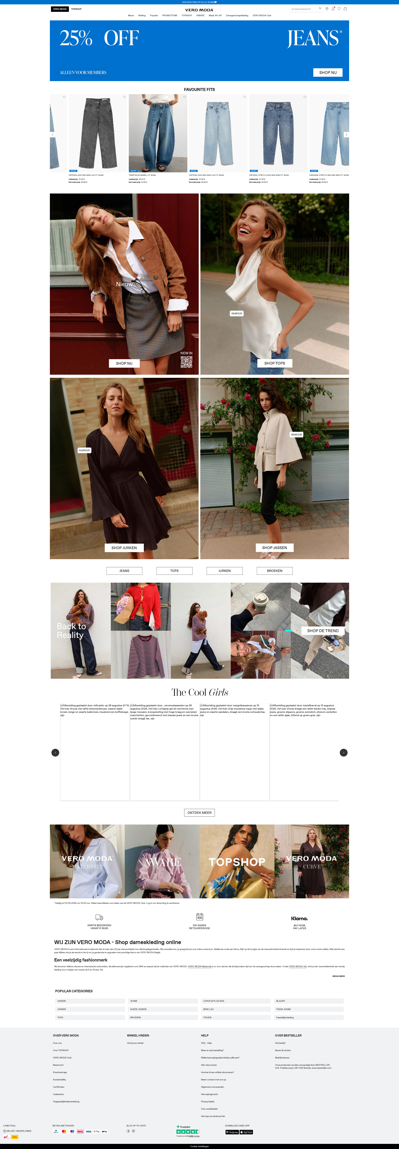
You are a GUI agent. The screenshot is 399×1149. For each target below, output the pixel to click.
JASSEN (61, 1001)
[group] (79, 140)
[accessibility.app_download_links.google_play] (232, 1134)
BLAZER (280, 1001)
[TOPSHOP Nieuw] (237, 860)
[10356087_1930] (124, 423)
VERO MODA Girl (298, 966)
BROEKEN (135, 1017)
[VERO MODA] (199, 10)
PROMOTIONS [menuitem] (169, 15)
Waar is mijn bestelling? (212, 1050)
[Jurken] (124, 513)
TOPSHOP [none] (76, 9)
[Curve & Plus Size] (311, 860)
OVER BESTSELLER (288, 1035)
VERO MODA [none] (60, 9)
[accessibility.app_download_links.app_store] (246, 1134)
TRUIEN (207, 1017)
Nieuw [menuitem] (131, 15)
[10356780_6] (274, 238)
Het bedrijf (280, 1043)
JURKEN (61, 1009)
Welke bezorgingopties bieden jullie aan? (220, 1057)
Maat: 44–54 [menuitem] (215, 15)
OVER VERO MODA (66, 1035)
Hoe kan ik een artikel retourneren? (217, 1072)
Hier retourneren (209, 1065)
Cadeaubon (58, 1094)
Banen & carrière (283, 1050)
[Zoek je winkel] (327, 9)
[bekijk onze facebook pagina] (128, 1131)
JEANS (133, 1001)
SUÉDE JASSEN (138, 1009)
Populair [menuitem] (154, 15)
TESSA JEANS (283, 1009)
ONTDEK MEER (199, 813)
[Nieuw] (124, 284)
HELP (205, 1035)
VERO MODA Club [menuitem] (262, 15)
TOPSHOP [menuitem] (187, 15)
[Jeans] (199, 50)
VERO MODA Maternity (200, 966)
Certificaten (58, 1087)
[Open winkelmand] (345, 9)
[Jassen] (274, 513)
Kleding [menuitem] (142, 15)
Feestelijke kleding (285, 1017)
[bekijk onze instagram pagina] (133, 1131)
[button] (79, 133)
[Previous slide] (52, 134)
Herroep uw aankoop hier (213, 1116)
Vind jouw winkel (135, 1043)
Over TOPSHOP (61, 1050)
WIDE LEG (208, 1009)
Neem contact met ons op (213, 1079)
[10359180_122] (274, 423)
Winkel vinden (138, 1035)
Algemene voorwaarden (212, 1087)
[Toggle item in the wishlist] (105, 97)
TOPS (60, 1017)
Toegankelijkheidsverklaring (66, 1101)
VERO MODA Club (62, 1057)
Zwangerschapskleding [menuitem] (237, 15)
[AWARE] (162, 860)
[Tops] (274, 329)
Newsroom (58, 1065)
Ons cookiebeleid (209, 1109)
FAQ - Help (206, 1043)
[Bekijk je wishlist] (339, 9)
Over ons (57, 1043)
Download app (60, 1072)
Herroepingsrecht (209, 1094)
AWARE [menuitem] (200, 15)
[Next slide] (346, 134)
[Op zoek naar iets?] (320, 8)
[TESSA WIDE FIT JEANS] (199, 631)
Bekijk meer (339, 976)
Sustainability (59, 1079)
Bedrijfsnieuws (282, 1057)
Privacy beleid (207, 1101)
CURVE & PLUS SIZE (213, 1001)
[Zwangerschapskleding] (87, 860)
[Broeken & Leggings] (274, 571)
